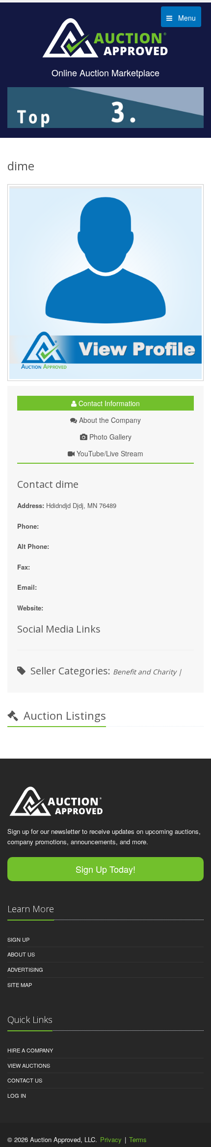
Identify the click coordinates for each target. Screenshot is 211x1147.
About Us (21, 954)
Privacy (111, 1139)
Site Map (19, 984)
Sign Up (18, 939)
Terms (138, 1139)
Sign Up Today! (105, 868)
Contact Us (24, 1080)
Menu (184, 18)
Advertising (25, 969)
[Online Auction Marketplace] (105, 37)
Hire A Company (30, 1050)
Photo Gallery (109, 437)
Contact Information (108, 403)
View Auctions (28, 1065)
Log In (16, 1095)
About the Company (109, 420)
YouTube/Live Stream (109, 453)
